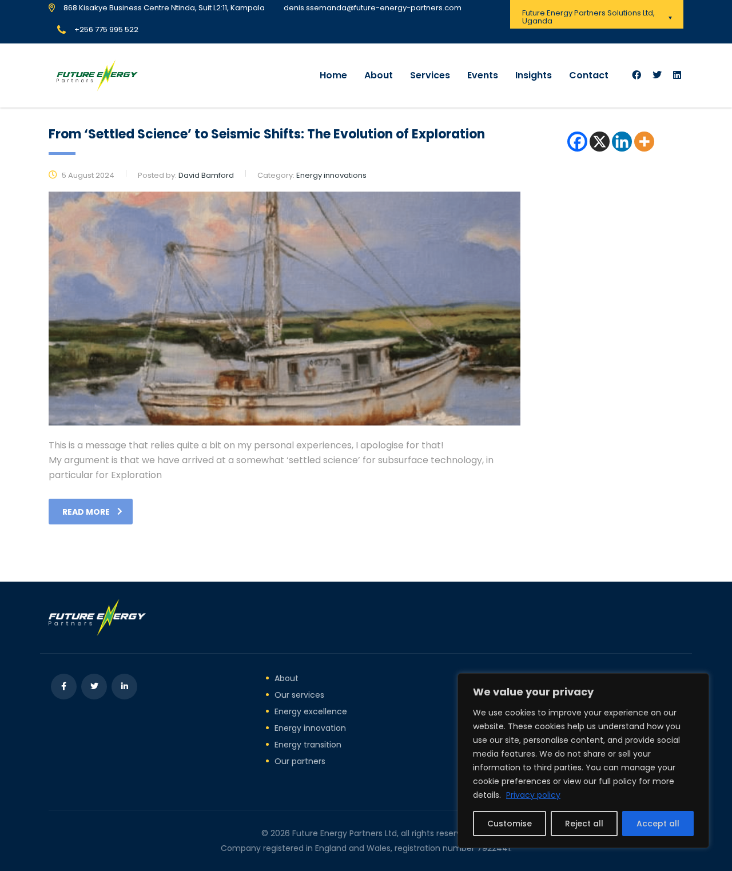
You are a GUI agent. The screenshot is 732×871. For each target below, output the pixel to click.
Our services (299, 694)
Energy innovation (310, 728)
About (378, 75)
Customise (509, 823)
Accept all (657, 823)
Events (482, 75)
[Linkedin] (622, 142)
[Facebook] (577, 142)
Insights (533, 75)
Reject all (584, 823)
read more (86, 512)
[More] (644, 142)
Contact (588, 75)
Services (430, 75)
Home (333, 75)
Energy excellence (310, 711)
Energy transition (307, 744)
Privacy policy (533, 795)
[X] (600, 142)
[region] (583, 760)
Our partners (299, 761)
